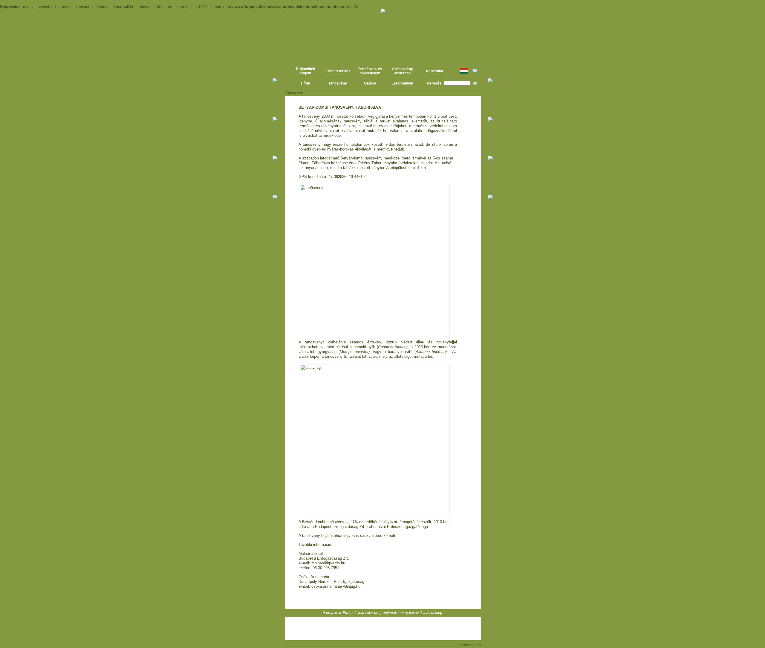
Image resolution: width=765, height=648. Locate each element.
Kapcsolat (434, 71)
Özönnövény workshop (402, 71)
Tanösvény (337, 83)
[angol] (474, 72)
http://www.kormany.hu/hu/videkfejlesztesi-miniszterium (423, 629)
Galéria (370, 83)
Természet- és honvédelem (370, 71)
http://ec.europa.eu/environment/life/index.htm (509, 26)
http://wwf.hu (405, 629)
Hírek (305, 83)
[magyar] (464, 72)
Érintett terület (337, 71)
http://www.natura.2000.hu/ (509, 54)
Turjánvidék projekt (305, 71)
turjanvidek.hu (256, 37)
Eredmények (402, 83)
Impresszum (470, 645)
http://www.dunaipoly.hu (344, 629)
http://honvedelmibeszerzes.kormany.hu (363, 629)
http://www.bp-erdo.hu (385, 629)
